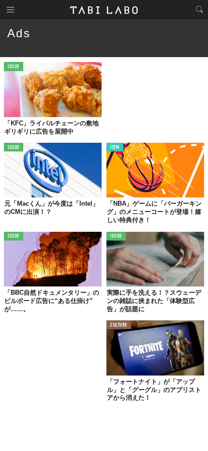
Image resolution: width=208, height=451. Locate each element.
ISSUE (13, 67)
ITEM (114, 147)
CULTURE (118, 325)
